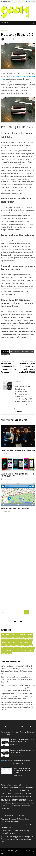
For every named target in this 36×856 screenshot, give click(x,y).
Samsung (15, 648)
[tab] (5, 727)
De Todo (18, 637)
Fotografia (13, 791)
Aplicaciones (11, 785)
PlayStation (29, 645)
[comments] (22, 727)
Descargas (11, 637)
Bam (2, 853)
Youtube (9, 653)
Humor (9, 642)
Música (25, 796)
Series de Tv (16, 803)
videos (25, 805)
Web (18, 650)
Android (3, 785)
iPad (25, 794)
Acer (3, 634)
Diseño (2, 791)
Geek (11, 351)
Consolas (4, 637)
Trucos (11, 805)
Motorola (4, 645)
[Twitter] (29, 1)
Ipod (32, 794)
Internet (18, 794)
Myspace (11, 645)
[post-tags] (30, 727)
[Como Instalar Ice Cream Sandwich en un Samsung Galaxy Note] (6, 768)
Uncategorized (11, 650)
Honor (21, 640)
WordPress (29, 851)
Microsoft (20, 796)
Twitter (3, 650)
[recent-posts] (14, 727)
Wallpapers (30, 805)
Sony (32, 648)
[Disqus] (18, 539)
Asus (17, 634)
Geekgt (14, 851)
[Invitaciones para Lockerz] (6, 761)
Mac (16, 796)
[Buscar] (26, 612)
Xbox (3, 653)
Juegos (26, 642)
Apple (7, 634)
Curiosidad (13, 788)
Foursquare (5, 640)
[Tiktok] (34, 1)
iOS (22, 794)
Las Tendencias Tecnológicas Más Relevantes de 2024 (16, 671)
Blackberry (22, 634)
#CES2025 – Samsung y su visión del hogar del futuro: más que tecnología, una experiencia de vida (17, 839)
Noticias (17, 351)
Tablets (2, 805)
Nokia (16, 645)
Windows (23, 650)
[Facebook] (27, 1)
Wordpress (30, 650)
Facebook (29, 637)
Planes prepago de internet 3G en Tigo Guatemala (17, 732)
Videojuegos (20, 805)
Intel (21, 642)
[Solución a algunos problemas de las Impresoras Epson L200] (5, 740)
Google (16, 640)
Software (29, 803)
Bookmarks (24, 785)
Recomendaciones (27, 351)
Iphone (28, 794)
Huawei (30, 640)
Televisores (6, 805)
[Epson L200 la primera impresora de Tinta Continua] (5, 750)
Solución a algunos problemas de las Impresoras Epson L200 (22, 741)
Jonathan (9, 39)
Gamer (18, 791)
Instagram (15, 642)
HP (25, 640)
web (2, 808)
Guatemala (4, 794)
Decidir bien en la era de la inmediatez (14, 815)
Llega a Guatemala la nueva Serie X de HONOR (18, 450)
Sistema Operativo (24, 648)
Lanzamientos (9, 796)
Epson (23, 637)
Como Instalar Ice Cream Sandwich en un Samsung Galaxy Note (22, 770)
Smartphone (5, 354)
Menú (6, 23)
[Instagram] (32, 1)
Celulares (4, 31)
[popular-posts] (5, 727)
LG (30, 642)
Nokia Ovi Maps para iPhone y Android (15, 509)
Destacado (29, 788)
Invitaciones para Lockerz (21, 761)
